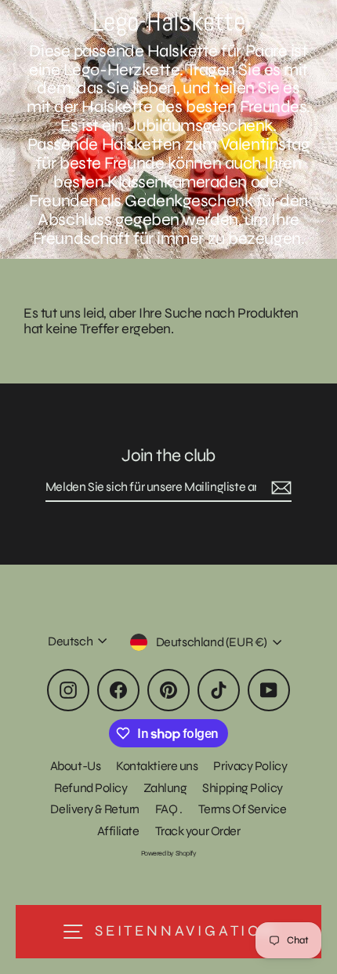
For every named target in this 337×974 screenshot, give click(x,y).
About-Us (75, 765)
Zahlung (165, 787)
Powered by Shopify (169, 853)
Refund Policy (90, 787)
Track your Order (198, 830)
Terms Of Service (242, 808)
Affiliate (118, 830)
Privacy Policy (250, 765)
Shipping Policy (242, 787)
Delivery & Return (94, 808)
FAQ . (169, 808)
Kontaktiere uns (156, 765)
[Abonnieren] (279, 488)
